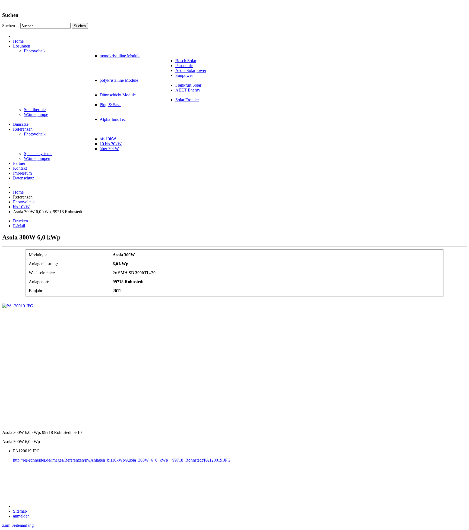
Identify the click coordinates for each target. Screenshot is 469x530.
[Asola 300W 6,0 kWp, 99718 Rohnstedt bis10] (17, 306)
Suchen (80, 26)
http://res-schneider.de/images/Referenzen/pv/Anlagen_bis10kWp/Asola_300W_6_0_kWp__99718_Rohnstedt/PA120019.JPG (122, 460)
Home (18, 192)
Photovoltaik (24, 202)
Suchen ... (10, 25)
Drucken (20, 221)
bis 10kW (21, 206)
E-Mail (19, 225)
